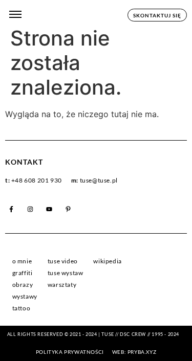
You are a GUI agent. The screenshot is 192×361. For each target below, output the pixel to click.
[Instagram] (30, 209)
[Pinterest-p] (68, 209)
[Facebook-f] (11, 209)
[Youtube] (49, 209)
